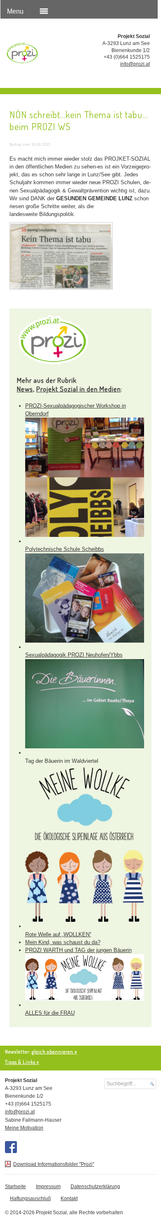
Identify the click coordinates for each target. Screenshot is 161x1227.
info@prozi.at (135, 64)
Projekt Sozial (35, 54)
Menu (15, 11)
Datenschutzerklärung (95, 1186)
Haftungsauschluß (30, 1198)
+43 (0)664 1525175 (127, 57)
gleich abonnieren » (54, 1052)
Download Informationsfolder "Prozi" (53, 1164)
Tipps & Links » (22, 1062)
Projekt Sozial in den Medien (78, 388)
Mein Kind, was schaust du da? (62, 942)
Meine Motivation (24, 1128)
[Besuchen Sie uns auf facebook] (11, 1147)
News (25, 388)
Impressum (48, 1186)
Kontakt (69, 1198)
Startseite (15, 1186)
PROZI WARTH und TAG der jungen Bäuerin (78, 950)
